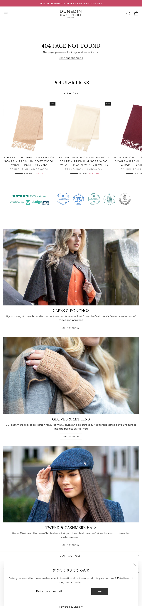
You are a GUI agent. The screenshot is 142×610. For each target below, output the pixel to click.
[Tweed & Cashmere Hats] (71, 484)
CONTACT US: (70, 555)
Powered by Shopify (71, 606)
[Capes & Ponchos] (71, 267)
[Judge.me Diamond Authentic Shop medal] (63, 199)
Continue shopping (71, 57)
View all (71, 92)
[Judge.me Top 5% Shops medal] (125, 199)
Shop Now (70, 328)
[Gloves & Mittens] (71, 375)
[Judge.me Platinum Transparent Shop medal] (94, 199)
